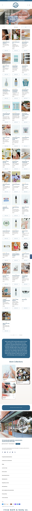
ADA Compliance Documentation (8, 490)
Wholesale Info (4, 479)
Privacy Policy (4, 493)
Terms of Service (5, 497)
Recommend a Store (5, 475)
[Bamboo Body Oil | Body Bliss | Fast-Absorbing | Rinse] (16, 223)
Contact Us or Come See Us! (7, 460)
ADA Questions (4, 486)
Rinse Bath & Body (6, 506)
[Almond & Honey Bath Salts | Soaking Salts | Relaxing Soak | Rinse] (16, 58)
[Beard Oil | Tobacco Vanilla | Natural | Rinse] (16, 292)
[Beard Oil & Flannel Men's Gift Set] (25, 268)
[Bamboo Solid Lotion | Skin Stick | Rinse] (6, 246)
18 (19, 335)
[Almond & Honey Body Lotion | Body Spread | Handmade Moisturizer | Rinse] (25, 58)
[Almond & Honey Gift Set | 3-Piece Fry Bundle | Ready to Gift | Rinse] (25, 82)
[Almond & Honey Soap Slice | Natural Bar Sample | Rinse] (25, 130)
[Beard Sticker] (25, 292)
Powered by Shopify (11, 506)
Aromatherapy (20, 382)
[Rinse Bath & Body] (16, 424)
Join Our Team (4, 467)
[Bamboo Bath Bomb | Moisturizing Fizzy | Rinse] (6, 223)
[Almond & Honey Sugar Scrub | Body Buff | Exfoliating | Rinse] (16, 154)
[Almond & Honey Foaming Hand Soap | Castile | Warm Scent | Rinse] (6, 82)
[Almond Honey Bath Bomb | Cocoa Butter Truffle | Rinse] (6, 176)
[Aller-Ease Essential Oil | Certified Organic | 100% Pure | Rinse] (16, 34)
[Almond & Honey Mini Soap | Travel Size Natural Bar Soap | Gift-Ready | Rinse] (6, 130)
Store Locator (4, 471)
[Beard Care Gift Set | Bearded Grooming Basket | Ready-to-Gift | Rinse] (16, 268)
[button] (29, 5)
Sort (25, 27)
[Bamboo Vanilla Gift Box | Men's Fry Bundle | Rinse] (16, 246)
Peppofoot (5, 379)
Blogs (3, 464)
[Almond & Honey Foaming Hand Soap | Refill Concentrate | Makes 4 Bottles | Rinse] (16, 82)
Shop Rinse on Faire (5, 482)
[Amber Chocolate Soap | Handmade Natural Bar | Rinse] (25, 176)
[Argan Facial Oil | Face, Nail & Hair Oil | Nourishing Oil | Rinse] (16, 199)
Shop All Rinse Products (7, 10)
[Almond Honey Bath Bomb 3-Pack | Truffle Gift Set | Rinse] (25, 154)
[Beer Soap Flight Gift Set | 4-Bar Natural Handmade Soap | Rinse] (6, 316)
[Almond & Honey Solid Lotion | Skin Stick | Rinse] (6, 154)
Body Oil (4, 397)
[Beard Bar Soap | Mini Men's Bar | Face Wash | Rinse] (6, 268)
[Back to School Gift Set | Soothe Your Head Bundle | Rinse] (25, 199)
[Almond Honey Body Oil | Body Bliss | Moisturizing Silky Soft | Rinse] (16, 176)
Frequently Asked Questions (7, 456)
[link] (11, 335)
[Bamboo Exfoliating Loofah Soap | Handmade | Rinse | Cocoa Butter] (25, 223)
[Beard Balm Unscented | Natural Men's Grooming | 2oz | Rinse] (25, 246)
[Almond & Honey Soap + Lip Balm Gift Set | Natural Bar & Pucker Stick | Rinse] (16, 130)
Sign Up (18, 443)
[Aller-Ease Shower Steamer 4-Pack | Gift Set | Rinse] (25, 34)
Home (3, 10)
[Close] (31, 0)
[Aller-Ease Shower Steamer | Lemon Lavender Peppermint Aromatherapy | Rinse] (6, 58)
